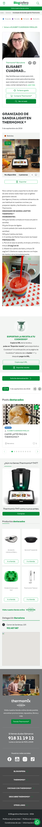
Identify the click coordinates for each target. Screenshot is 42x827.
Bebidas (8, 428)
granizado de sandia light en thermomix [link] (26, 13)
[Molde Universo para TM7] (11, 576)
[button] (38, 3)
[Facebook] (9, 759)
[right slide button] (37, 451)
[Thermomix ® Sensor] (31, 576)
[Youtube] (17, 759)
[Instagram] (24, 759)
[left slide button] (4, 451)
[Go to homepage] (21, 3)
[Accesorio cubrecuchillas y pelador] (11, 538)
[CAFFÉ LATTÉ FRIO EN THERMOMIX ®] (21, 416)
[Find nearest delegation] (4, 3)
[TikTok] (32, 759)
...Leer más (31, 85)
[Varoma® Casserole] (31, 538)
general (8, 13)
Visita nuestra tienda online (20, 8)
